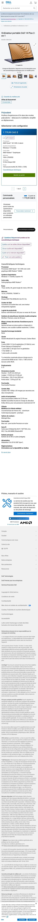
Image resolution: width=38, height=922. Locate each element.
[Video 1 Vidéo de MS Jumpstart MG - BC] (20, 76)
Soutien (3, 535)
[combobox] (19, 8)
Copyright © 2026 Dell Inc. (10, 592)
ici (7, 723)
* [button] (8, 291)
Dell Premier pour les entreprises (11, 580)
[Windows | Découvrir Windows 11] (19, 518)
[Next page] (24, 188)
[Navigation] (2, 2)
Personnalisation (8, 229)
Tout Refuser (22, 919)
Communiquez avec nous (9, 540)
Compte (4, 531)
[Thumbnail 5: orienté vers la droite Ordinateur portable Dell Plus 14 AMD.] (31, 76)
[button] (31, 2)
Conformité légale (7, 614)
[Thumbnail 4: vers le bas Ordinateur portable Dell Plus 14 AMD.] (25, 76)
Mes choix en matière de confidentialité (14, 605)
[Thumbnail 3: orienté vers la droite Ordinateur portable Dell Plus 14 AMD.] (14, 76)
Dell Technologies (7, 576)
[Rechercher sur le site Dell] (34, 8)
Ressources (5, 569)
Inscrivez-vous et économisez (8, 19)
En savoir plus (7, 102)
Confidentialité (6, 601)
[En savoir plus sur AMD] (26, 522)
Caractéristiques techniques (12, 170)
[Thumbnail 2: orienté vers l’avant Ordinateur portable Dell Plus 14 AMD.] (9, 76)
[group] (19, 55)
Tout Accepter (32, 919)
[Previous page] (13, 188)
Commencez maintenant (25, 513)
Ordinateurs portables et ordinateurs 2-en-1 (16, 25)
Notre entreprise (6, 560)
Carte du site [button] (5, 544)
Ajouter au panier (19, 175)
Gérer (2, 919)
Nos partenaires (6, 564)
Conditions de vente (7, 596)
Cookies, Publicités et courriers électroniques (15, 610)
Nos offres (4, 556)
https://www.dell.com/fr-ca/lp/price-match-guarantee (19, 886)
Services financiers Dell (9, 585)
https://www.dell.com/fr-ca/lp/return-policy (16, 845)
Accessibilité (5, 618)
